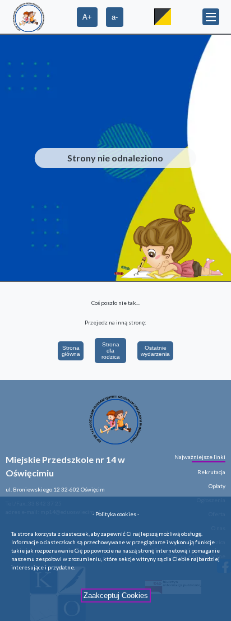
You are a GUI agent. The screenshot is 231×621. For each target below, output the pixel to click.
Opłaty (217, 486)
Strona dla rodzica (110, 350)
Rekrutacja (211, 472)
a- (115, 17)
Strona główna (71, 351)
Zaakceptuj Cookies (116, 595)
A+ (87, 17)
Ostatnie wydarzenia (155, 351)
